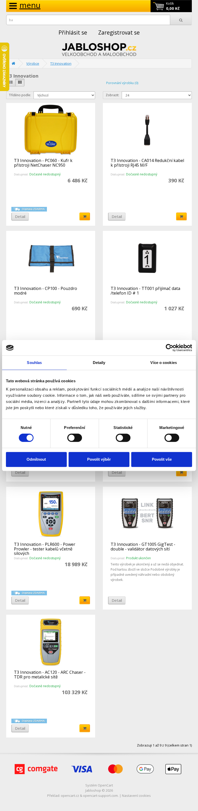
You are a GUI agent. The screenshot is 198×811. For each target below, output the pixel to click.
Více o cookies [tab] (163, 362)
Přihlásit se (73, 32)
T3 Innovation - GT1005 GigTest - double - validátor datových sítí (143, 546)
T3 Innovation (60, 63)
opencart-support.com (100, 795)
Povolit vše (162, 459)
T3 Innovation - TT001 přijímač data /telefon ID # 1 (145, 291)
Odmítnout (36, 459)
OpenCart (105, 785)
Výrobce (32, 63)
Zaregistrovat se (119, 32)
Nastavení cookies (136, 795)
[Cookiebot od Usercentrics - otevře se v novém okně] (169, 348)
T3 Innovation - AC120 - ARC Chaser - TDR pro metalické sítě (50, 674)
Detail (20, 216)
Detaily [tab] (99, 362)
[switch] (74, 438)
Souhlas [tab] (34, 362)
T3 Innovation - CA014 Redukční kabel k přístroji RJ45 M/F (147, 163)
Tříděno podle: (20, 95)
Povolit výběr (99, 459)
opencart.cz (70, 795)
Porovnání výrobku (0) (122, 83)
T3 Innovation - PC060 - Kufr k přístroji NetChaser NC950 (43, 163)
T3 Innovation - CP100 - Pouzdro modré (45, 291)
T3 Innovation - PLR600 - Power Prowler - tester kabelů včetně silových (44, 548)
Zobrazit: (112, 95)
